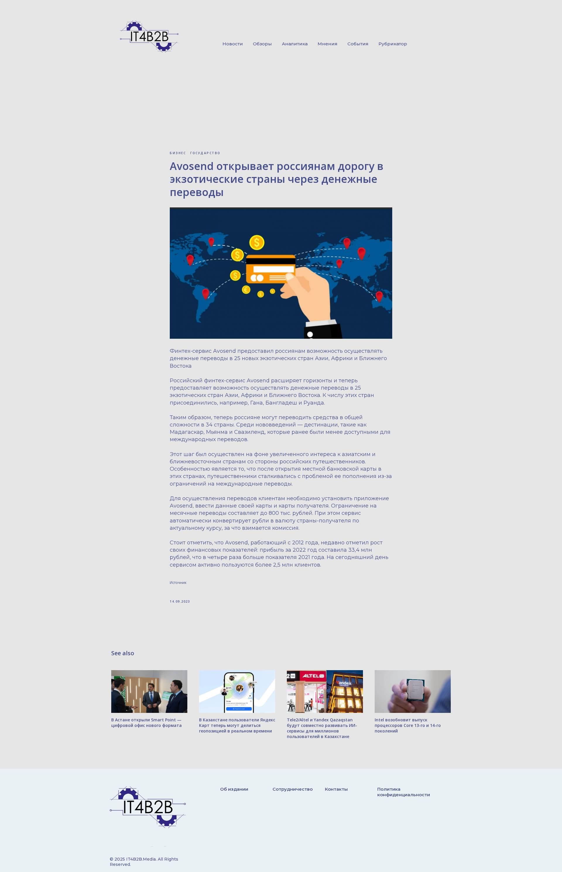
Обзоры (262, 44)
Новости (232, 44)
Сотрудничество (293, 789)
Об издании (234, 789)
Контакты (336, 789)
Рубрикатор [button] (392, 44)
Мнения (327, 44)
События (358, 44)
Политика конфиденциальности (403, 791)
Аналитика (295, 44)
